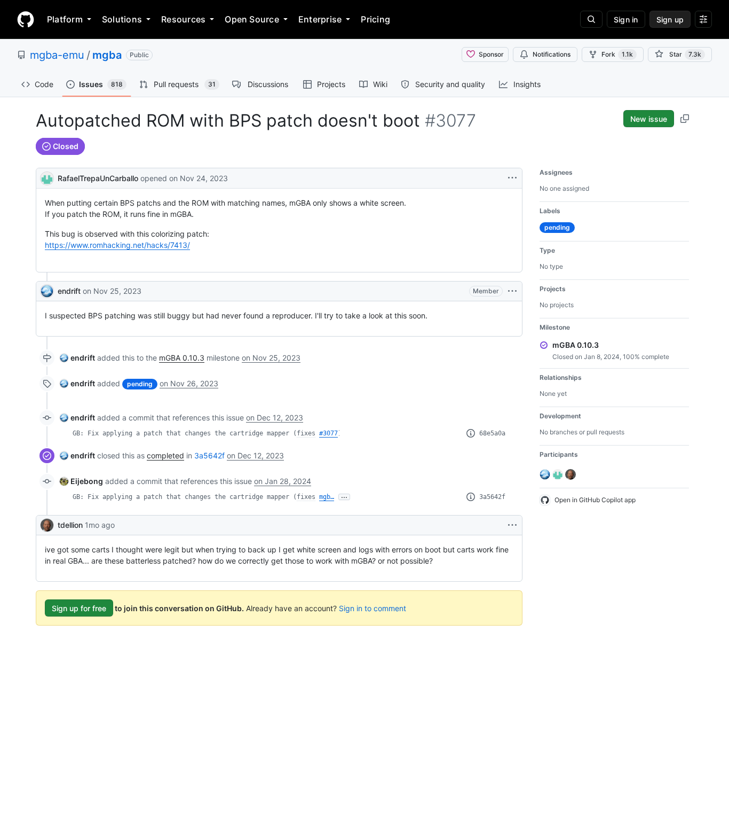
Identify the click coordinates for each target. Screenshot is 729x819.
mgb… (326, 497)
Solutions (122, 19)
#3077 (328, 433)
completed (165, 455)
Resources (183, 19)
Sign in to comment (372, 608)
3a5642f (209, 455)
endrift (69, 290)
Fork (617, 54)
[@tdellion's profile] (47, 525)
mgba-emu (57, 55)
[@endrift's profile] (47, 291)
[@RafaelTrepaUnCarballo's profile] (47, 177)
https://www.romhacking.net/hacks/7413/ (117, 244)
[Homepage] (25, 19)
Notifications (551, 54)
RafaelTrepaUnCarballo (98, 178)
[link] (77, 357)
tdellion (70, 524)
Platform (65, 19)
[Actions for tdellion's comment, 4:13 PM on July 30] (512, 525)
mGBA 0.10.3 (181, 357)
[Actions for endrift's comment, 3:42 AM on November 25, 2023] (512, 291)
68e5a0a (492, 433)
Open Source (252, 19)
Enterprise (320, 19)
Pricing (375, 19)
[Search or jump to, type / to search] (591, 19)
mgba (107, 55)
